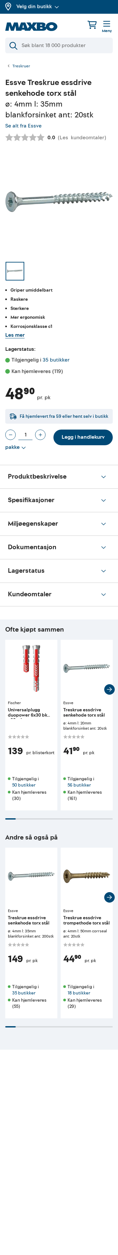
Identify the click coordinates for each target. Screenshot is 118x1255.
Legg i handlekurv (83, 437)
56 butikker (79, 785)
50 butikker (23, 785)
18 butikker (79, 993)
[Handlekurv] (92, 24)
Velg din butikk (34, 6)
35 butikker (56, 360)
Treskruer (21, 66)
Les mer (15, 335)
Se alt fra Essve (23, 125)
